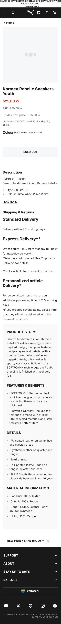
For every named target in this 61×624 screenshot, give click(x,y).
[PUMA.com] (30, 12)
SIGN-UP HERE (31, 6)
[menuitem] (6, 605)
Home (10, 22)
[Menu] (6, 12)
